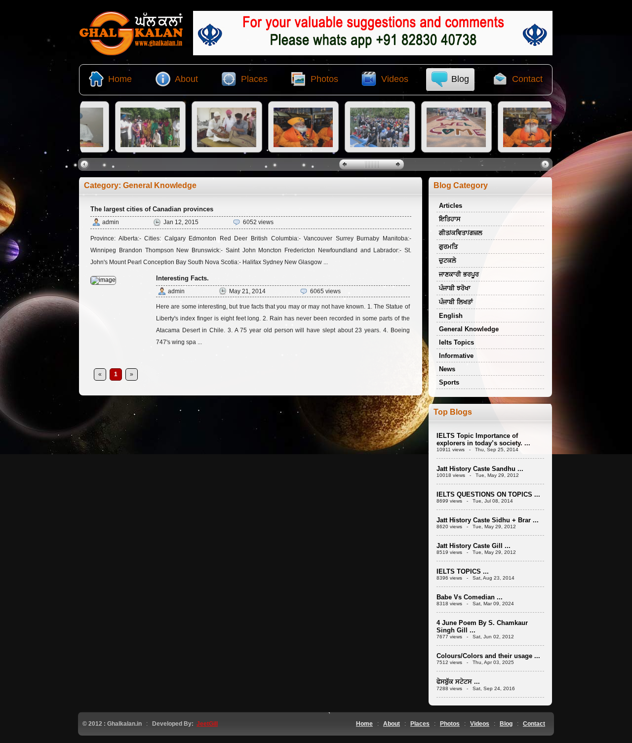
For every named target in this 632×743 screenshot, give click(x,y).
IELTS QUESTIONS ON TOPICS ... (488, 494)
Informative (456, 355)
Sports (449, 382)
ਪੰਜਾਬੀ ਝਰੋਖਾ (455, 288)
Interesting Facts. (182, 278)
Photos (450, 723)
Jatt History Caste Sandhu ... (479, 468)
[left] (85, 163)
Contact (534, 723)
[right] (546, 163)
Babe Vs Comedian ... (469, 597)
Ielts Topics (456, 342)
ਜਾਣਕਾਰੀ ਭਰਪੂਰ (459, 274)
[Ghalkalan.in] (131, 53)
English (451, 315)
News (447, 369)
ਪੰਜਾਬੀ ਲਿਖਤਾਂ (456, 302)
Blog (506, 723)
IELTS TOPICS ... (462, 571)
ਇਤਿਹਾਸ (450, 219)
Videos (479, 723)
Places (420, 723)
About (391, 723)
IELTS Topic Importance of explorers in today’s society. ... (483, 439)
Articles (450, 205)
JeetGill (207, 723)
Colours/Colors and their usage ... (488, 656)
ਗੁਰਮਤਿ (448, 246)
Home (364, 723)
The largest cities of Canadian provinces (151, 209)
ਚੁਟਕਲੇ (447, 260)
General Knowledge (469, 329)
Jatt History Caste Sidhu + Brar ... (487, 520)
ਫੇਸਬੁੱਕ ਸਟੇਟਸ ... (458, 681)
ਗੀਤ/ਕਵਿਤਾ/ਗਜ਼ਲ (460, 232)
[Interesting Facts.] (103, 279)
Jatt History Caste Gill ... (473, 545)
